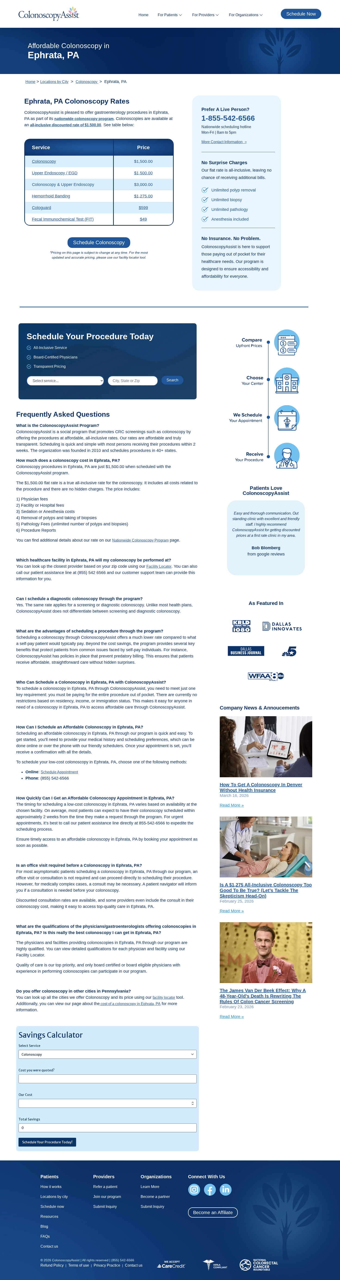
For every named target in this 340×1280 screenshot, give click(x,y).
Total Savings (29, 1119)
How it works (51, 1187)
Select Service (29, 1046)
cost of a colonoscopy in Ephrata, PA (130, 1004)
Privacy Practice (107, 1265)
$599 (143, 207)
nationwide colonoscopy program (84, 119)
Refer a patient (105, 1187)
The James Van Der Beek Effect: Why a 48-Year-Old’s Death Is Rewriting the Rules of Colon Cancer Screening (263, 996)
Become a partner (155, 1197)
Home (143, 15)
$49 (143, 219)
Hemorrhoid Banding (51, 196)
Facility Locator (158, 566)
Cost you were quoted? (37, 1070)
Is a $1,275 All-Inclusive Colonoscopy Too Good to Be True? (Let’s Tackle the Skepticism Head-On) (266, 890)
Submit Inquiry (105, 1207)
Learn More (150, 1187)
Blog (44, 1226)
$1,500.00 (143, 173)
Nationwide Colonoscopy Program (140, 540)
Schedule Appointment (59, 772)
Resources (49, 1216)
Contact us (49, 1246)
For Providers (203, 15)
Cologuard (41, 207)
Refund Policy (52, 1265)
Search (172, 380)
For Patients (168, 15)
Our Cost (25, 1095)
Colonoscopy (87, 82)
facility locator (164, 997)
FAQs (45, 1236)
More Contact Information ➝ (224, 142)
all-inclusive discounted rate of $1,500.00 (65, 125)
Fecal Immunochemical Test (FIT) (63, 219)
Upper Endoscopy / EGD (54, 173)
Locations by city (54, 1197)
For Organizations (243, 15)
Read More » (232, 805)
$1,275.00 (143, 196)
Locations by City (54, 82)
